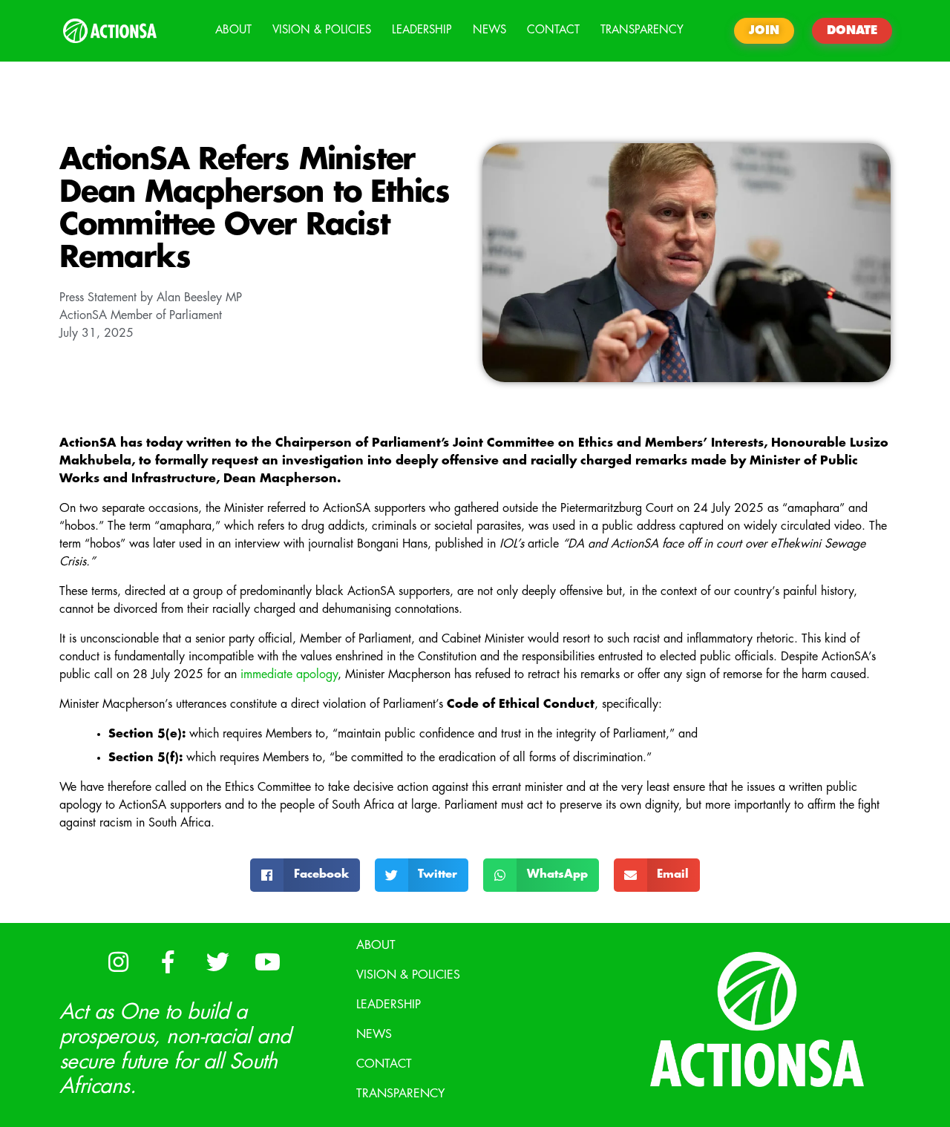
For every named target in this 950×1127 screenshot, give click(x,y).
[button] (305, 875)
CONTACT (553, 30)
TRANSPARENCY (642, 30)
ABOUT (233, 30)
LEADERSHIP (422, 30)
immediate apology (289, 674)
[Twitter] (217, 962)
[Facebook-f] (168, 962)
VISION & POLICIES (321, 30)
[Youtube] (267, 962)
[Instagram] (118, 962)
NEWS (489, 30)
